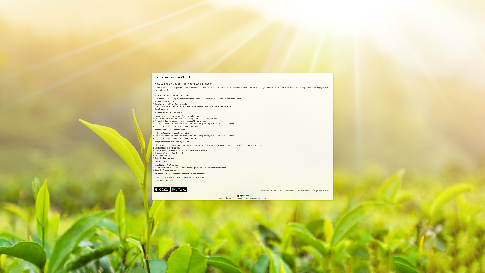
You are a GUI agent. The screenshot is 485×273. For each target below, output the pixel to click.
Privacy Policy (288, 190)
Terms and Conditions (304, 190)
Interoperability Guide (267, 190)
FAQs (279, 190)
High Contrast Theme (322, 190)
